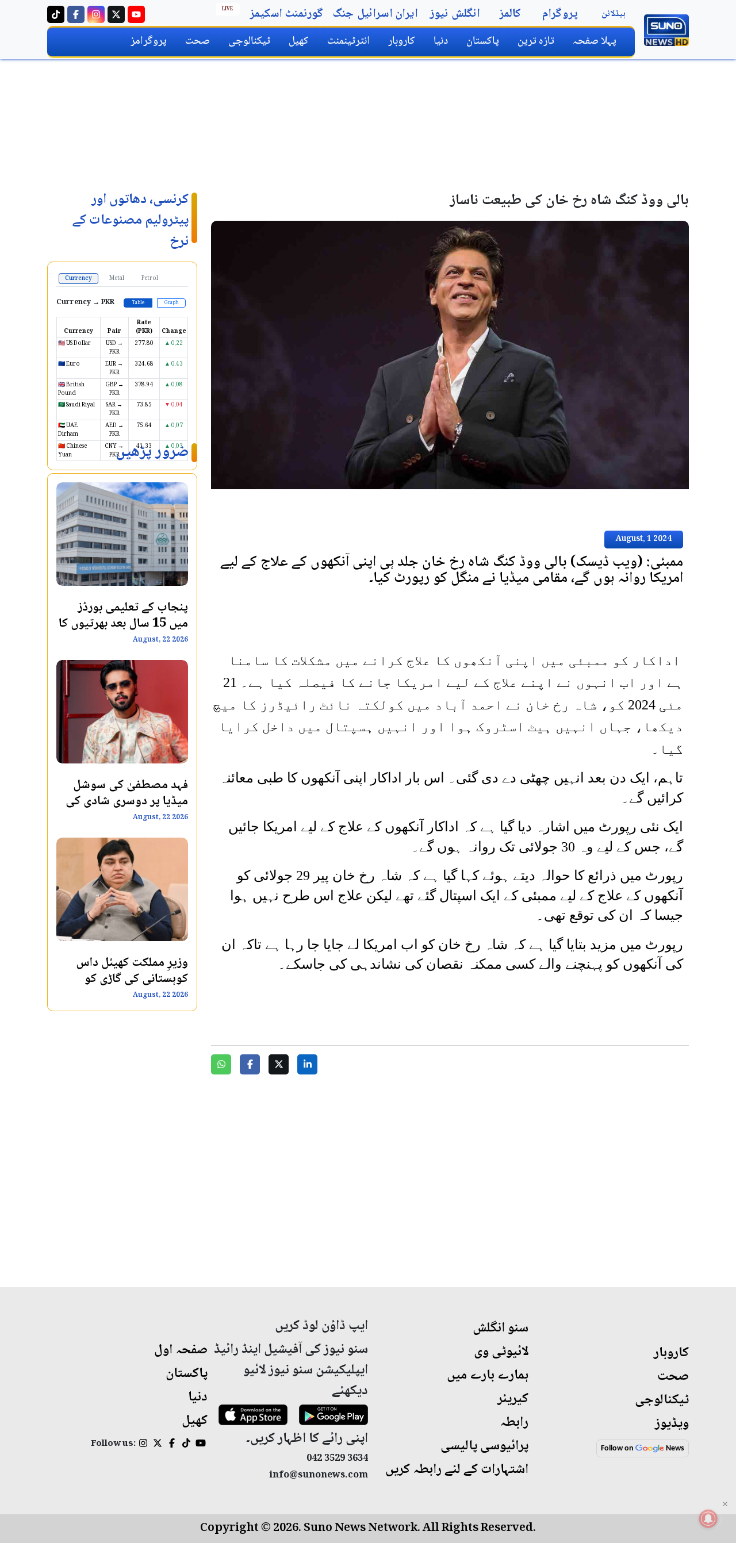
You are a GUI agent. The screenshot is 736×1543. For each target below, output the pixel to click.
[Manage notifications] (708, 1518)
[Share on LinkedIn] (307, 1064)
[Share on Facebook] (250, 1064)
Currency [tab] (78, 278)
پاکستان (482, 41)
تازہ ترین (536, 41)
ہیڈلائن (613, 14)
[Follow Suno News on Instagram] (96, 14)
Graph (171, 303)
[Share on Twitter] (279, 1064)
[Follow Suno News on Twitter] (116, 14)
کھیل (299, 41)
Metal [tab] (116, 278)
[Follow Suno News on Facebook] (75, 14)
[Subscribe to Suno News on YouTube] (136, 14)
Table (138, 303)
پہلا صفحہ (594, 41)
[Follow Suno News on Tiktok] (55, 14)
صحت (197, 41)
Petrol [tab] (149, 278)
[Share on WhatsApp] (221, 1064)
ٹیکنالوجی (249, 41)
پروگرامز (149, 41)
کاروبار (401, 41)
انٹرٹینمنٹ (348, 41)
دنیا (441, 41)
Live (227, 9)
